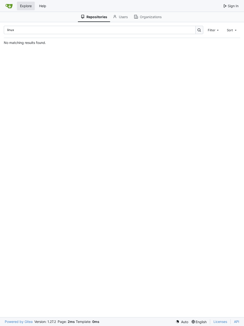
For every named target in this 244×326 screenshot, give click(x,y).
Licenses (220, 322)
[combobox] (214, 30)
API (236, 322)
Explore (26, 6)
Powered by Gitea (19, 322)
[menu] (182, 322)
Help (42, 6)
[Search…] (199, 30)
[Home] (9, 6)
